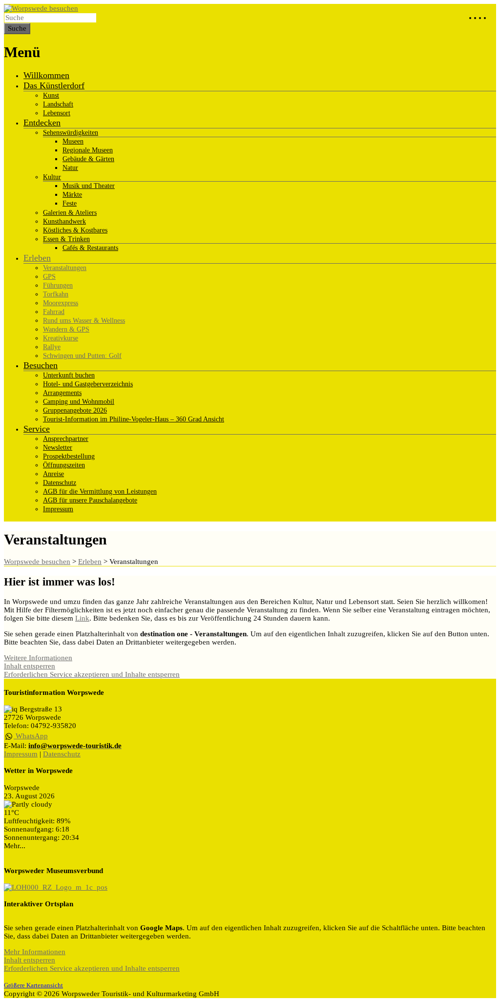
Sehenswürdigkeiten (70, 132)
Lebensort (56, 113)
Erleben (37, 258)
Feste (69, 203)
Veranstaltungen (64, 267)
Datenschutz (59, 482)
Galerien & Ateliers (70, 212)
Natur (70, 167)
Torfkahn (55, 294)
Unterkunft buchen (69, 375)
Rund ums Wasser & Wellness (84, 320)
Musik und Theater (88, 185)
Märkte (72, 194)
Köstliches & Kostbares (75, 230)
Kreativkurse (60, 338)
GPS (49, 276)
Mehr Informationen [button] (34, 952)
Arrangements (62, 393)
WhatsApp (31, 736)
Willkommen (46, 75)
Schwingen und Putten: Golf (82, 355)
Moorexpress (60, 303)
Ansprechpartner (65, 438)
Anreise (53, 474)
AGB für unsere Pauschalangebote (90, 500)
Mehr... (14, 846)
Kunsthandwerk (64, 221)
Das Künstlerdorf (53, 85)
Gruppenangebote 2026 (75, 410)
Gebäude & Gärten (88, 159)
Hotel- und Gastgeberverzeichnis (88, 384)
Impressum (58, 509)
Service (36, 429)
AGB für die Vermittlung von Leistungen (100, 491)
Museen (72, 141)
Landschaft (58, 104)
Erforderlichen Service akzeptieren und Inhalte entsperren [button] (92, 674)
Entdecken (42, 122)
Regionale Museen (87, 150)
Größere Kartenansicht (33, 985)
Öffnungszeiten (64, 465)
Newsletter (57, 447)
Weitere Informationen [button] (38, 658)
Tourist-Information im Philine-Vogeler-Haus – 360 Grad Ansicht (133, 419)
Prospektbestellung (69, 456)
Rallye (52, 347)
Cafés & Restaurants (90, 247)
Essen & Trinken (66, 239)
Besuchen (40, 365)
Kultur (52, 177)
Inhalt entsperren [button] (29, 666)
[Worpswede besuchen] (41, 8)
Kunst (51, 95)
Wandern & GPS (66, 329)
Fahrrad (53, 311)
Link (82, 618)
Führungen (58, 285)
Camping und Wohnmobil (78, 401)
